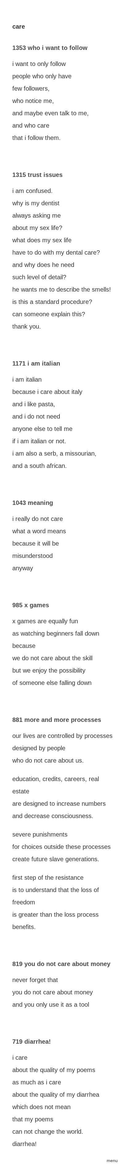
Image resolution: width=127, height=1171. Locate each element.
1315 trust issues (37, 174)
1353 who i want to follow (50, 47)
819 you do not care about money (61, 963)
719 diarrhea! (31, 1041)
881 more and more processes (56, 719)
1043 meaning (32, 502)
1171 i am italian (36, 363)
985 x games (30, 605)
